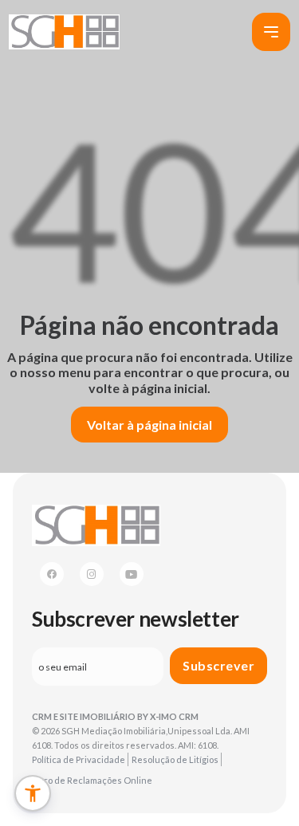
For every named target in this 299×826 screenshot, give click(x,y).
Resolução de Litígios (175, 759)
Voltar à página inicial (149, 424)
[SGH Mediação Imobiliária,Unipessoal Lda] (64, 32)
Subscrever (218, 665)
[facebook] (52, 574)
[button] (32, 793)
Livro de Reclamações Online (92, 780)
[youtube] (132, 574)
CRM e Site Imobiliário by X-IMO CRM (115, 716)
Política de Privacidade (78, 759)
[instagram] (92, 574)
